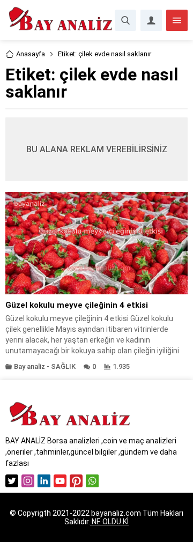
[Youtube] (60, 480)
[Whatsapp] (92, 480)
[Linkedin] (44, 480)
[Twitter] (11, 480)
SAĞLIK (63, 366)
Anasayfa (30, 54)
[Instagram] (27, 480)
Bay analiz (29, 366)
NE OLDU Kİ (109, 521)
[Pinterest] (76, 480)
